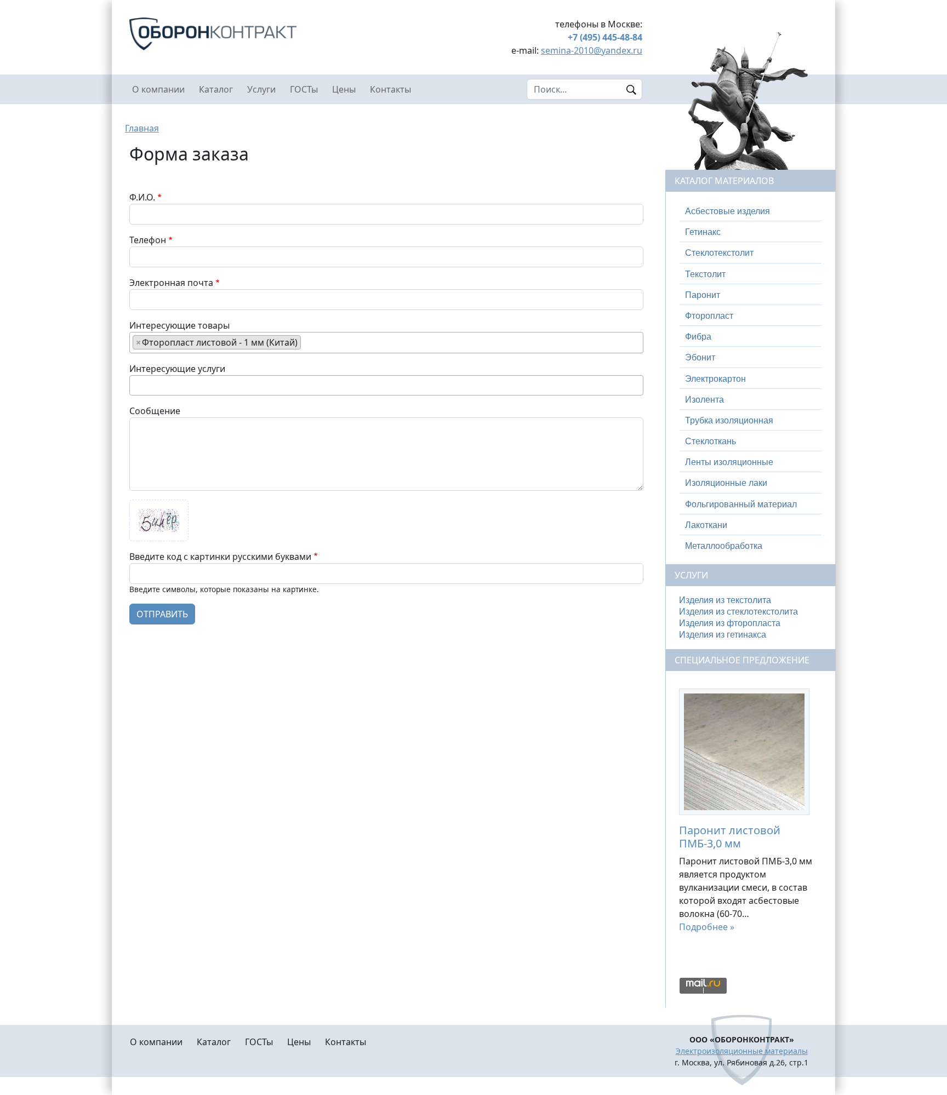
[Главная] (254, 34)
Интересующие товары (179, 325)
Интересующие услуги (177, 369)
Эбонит (700, 357)
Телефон (147, 240)
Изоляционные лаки (726, 483)
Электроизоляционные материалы (742, 1051)
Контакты (390, 89)
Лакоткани (706, 525)
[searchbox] (307, 341)
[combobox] (386, 342)
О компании (158, 89)
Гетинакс (703, 232)
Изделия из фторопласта (729, 623)
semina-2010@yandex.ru (591, 50)
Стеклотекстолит (719, 252)
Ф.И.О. (142, 197)
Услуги (261, 89)
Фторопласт (709, 315)
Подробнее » (706, 927)
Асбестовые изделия (727, 211)
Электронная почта (171, 283)
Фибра (698, 336)
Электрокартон (715, 378)
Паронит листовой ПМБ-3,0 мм (729, 837)
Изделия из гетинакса (722, 634)
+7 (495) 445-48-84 (605, 37)
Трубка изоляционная (729, 420)
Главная (142, 128)
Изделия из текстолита (725, 600)
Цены (344, 89)
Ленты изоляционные (729, 462)
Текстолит (705, 274)
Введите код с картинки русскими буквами (220, 557)
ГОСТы (304, 89)
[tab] (750, 211)
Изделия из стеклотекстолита (738, 611)
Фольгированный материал (741, 504)
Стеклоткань (710, 441)
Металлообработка (723, 546)
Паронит (702, 295)
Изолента (704, 399)
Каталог (216, 89)
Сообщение (154, 411)
